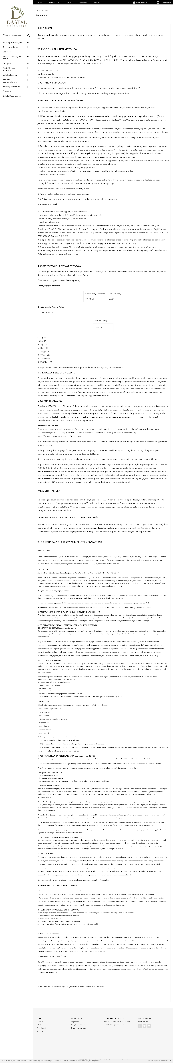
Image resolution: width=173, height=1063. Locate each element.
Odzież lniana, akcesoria (9, 69)
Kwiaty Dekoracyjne (12, 96)
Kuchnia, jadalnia (10, 47)
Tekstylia (7, 64)
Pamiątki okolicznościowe (10, 81)
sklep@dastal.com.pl (118, 1025)
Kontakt (97, 2)
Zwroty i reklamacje (78, 1028)
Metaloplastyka (10, 75)
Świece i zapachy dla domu (12, 58)
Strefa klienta (141, 2)
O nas (40, 2)
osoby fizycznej (123, 578)
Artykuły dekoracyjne (12, 43)
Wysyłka (69, 2)
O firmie (40, 1022)
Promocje (7, 91)
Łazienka (7, 52)
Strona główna (42, 10)
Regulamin (83, 2)
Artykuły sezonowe (11, 87)
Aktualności (54, 2)
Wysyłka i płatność (78, 1025)
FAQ (39, 1025)
